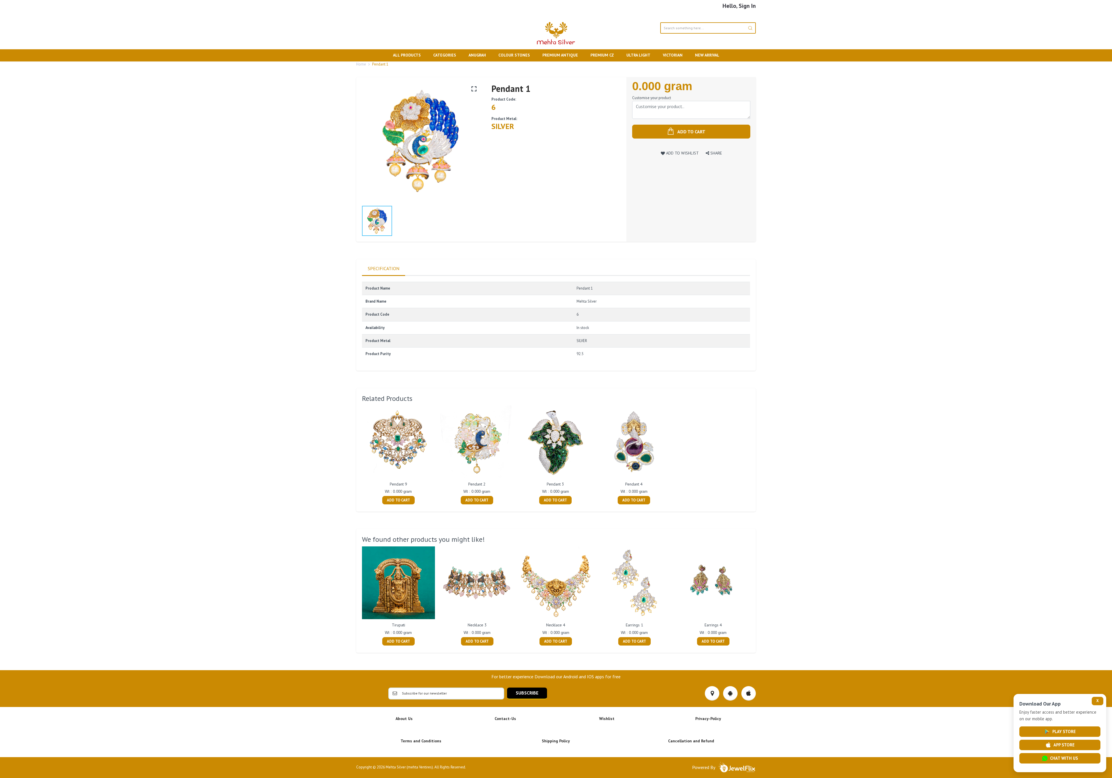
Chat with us (1064, 758)
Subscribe (527, 693)
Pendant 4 (634, 484)
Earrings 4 (713, 625)
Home (361, 64)
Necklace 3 (477, 625)
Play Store (1064, 731)
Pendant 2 (477, 484)
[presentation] (356, 596)
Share (715, 153)
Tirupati (398, 625)
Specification (383, 268)
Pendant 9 (398, 484)
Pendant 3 (555, 484)
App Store (1064, 745)
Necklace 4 (555, 625)
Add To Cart (398, 500)
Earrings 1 (634, 625)
